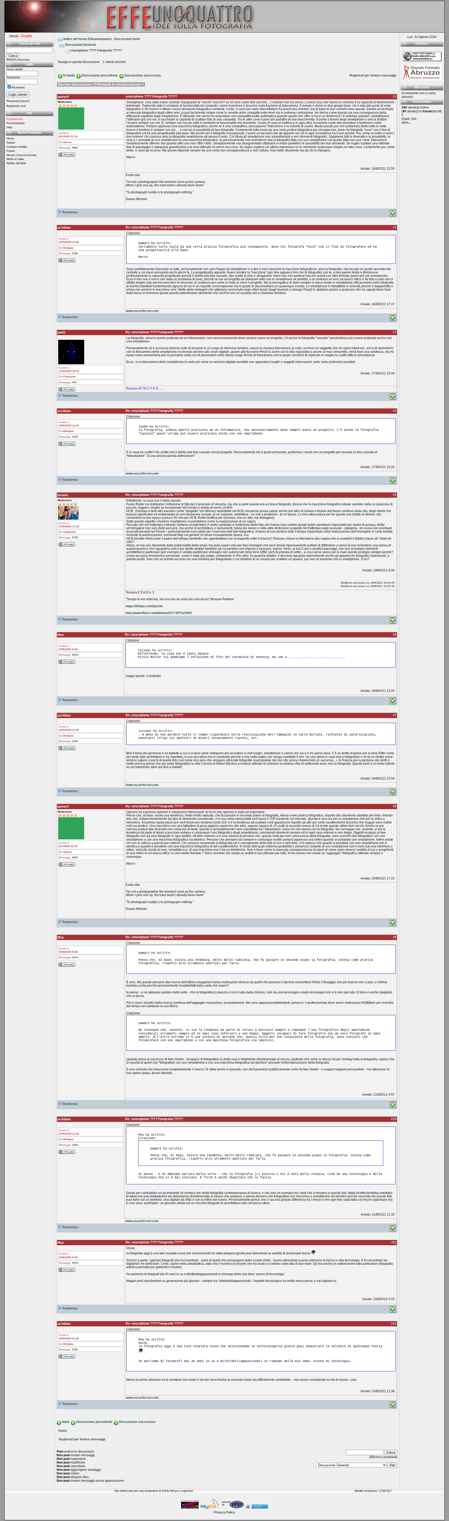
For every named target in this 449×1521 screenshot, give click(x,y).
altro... (406, 122)
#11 (394, 1242)
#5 (395, 495)
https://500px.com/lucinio (144, 606)
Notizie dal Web (16, 163)
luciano (62, 495)
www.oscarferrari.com (142, 311)
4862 (75, 147)
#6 (395, 634)
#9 (395, 937)
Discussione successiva (142, 75)
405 (74, 382)
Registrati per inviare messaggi (372, 75)
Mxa (60, 635)
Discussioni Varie (127, 39)
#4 (395, 411)
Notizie (10, 142)
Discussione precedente (100, 75)
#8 (395, 806)
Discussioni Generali (80, 45)
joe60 (61, 332)
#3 (395, 332)
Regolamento (14, 118)
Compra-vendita (16, 146)
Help (9, 127)
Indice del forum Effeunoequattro (87, 39)
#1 (395, 96)
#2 (395, 227)
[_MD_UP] (393, 212)
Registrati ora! (16, 105)
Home (10, 138)
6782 (75, 537)
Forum (10, 150)
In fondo (69, 75)
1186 (75, 253)
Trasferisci (69, 212)
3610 (75, 654)
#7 (395, 715)
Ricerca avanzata (18, 59)
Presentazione (15, 123)
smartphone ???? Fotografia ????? (96, 50)
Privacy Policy (224, 1512)
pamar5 (63, 97)
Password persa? (18, 101)
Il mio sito (133, 175)
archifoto (64, 227)
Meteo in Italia (15, 159)
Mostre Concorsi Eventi (21, 155)
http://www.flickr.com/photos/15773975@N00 (159, 613)
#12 (394, 1323)
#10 (394, 1119)
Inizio (65, 1422)
